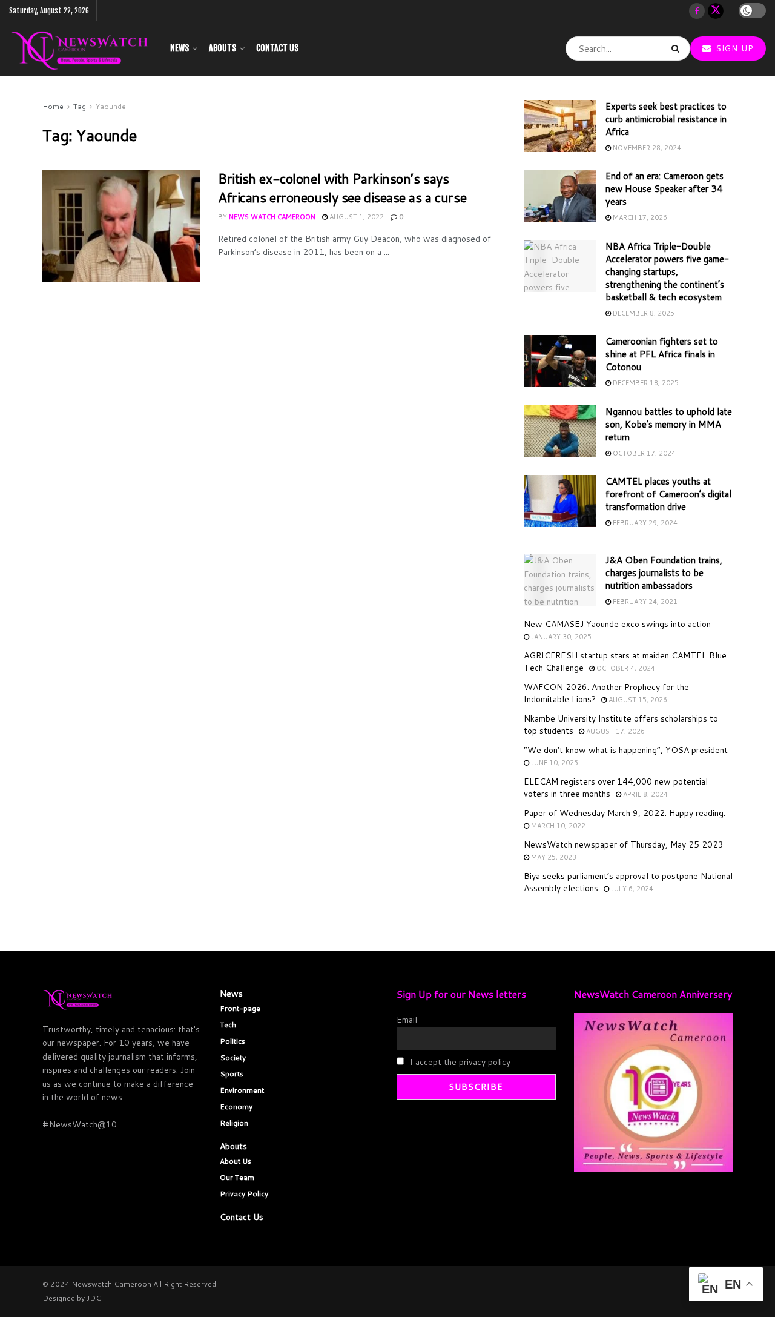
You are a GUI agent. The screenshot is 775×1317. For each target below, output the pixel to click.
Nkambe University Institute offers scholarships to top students (621, 724)
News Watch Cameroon (272, 217)
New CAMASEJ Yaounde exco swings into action (617, 624)
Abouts (222, 48)
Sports (231, 1074)
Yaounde (111, 106)
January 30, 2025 (560, 637)
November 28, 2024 (646, 148)
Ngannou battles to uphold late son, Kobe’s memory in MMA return (668, 424)
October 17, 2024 (643, 453)
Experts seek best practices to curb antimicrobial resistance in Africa (666, 119)
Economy (236, 1106)
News (179, 48)
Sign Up (733, 48)
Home (53, 106)
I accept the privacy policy (458, 1062)
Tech (228, 1025)
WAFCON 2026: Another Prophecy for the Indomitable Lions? (606, 693)
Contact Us (277, 48)
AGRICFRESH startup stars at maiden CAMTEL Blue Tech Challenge (625, 661)
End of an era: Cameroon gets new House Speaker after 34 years (664, 189)
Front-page (240, 1008)
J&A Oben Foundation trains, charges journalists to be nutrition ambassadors (663, 573)
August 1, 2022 (356, 217)
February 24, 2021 (644, 601)
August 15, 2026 (637, 700)
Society (233, 1057)
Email (407, 1019)
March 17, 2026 (639, 217)
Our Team (237, 1177)
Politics (232, 1041)
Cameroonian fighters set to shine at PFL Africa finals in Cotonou (661, 354)
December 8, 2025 (642, 313)
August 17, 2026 (614, 731)
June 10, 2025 (553, 763)
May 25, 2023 (552, 857)
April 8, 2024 (644, 794)
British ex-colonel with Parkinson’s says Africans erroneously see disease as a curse (342, 188)
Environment (242, 1090)
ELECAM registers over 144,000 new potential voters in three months (616, 787)
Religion (234, 1123)
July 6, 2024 (631, 889)
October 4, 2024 (625, 668)
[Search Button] (677, 48)
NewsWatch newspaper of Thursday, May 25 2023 (624, 844)
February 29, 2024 (644, 523)
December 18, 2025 (645, 383)
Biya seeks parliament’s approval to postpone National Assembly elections (628, 882)
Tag (79, 106)
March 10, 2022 (557, 826)
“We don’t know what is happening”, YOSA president (626, 750)
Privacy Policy (244, 1194)
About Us (235, 1161)
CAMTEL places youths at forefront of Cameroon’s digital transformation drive (668, 494)
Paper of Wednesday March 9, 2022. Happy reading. (624, 813)
